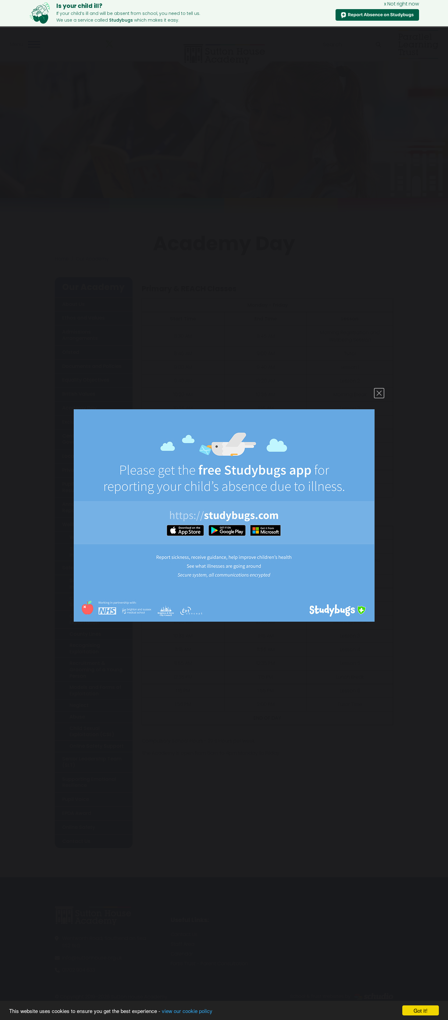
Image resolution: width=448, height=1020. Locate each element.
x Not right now (401, 3)
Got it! (421, 1010)
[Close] (379, 393)
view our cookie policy (187, 1011)
